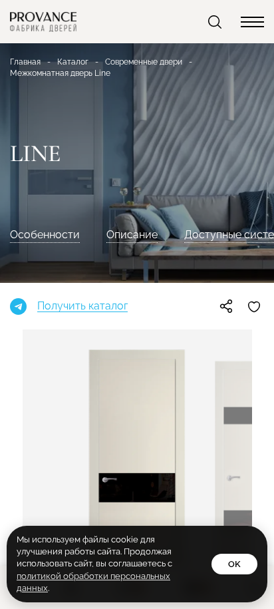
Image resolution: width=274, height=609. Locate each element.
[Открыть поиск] (216, 22)
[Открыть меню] (252, 22)
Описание (132, 234)
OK (234, 564)
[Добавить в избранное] (254, 306)
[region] (137, 304)
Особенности (45, 234)
